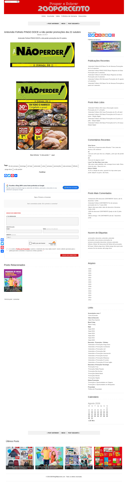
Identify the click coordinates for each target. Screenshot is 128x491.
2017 (89, 288)
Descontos (82, 16)
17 (92, 414)
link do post (8, 299)
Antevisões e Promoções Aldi (96, 351)
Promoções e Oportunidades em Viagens (100, 382)
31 (92, 418)
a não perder (18, 169)
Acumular (50, 16)
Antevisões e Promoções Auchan (98, 355)
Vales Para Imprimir (94, 320)
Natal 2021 (91, 338)
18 (95, 414)
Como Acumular (93, 315)
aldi (104, 248)
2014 (89, 295)
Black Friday (92, 324)
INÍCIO (63, 23)
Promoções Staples (94, 378)
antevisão (37, 166)
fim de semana (13, 166)
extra (43, 166)
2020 (89, 282)
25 (95, 416)
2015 (89, 293)
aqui (53, 155)
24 (92, 416)
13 (101, 412)
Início (44, 16)
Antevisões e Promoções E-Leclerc (98, 360)
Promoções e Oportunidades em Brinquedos (101, 384)
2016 (89, 291)
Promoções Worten (94, 375)
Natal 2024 (91, 329)
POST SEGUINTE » (74, 23)
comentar (16, 299)
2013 (89, 297)
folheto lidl (112, 244)
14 (104, 412)
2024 (89, 273)
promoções (57, 166)
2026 (89, 269)
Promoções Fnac (93, 367)
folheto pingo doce (99, 246)
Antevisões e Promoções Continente (99, 346)
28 (104, 416)
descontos (98, 238)
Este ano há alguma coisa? (96, 160)
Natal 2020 (91, 340)
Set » (93, 420)
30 (89, 418)
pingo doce (8, 169)
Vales (58, 16)
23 (89, 416)
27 (101, 416)
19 (98, 414)
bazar (92, 246)
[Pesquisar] (18, 2)
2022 (89, 277)
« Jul (89, 420)
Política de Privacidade (95, 389)
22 (107, 414)
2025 (89, 271)
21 (104, 414)
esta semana (67, 166)
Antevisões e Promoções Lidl (96, 349)
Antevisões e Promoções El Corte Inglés (100, 362)
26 (98, 416)
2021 (89, 280)
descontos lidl (104, 244)
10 (92, 412)
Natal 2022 (91, 335)
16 (89, 414)
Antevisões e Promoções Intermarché (99, 353)
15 (107, 412)
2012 (89, 300)
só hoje (29, 166)
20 (101, 414)
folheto (75, 166)
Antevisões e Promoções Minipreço (98, 358)
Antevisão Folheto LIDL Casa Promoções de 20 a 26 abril (105, 112)
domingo (23, 166)
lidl (98, 244)
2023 (89, 275)
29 (107, 416)
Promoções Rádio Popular (96, 369)
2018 (89, 286)
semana (49, 166)
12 (98, 412)
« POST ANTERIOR (53, 23)
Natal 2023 (91, 333)
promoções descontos (99, 242)
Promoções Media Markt (95, 373)
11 (95, 412)
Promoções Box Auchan (95, 371)
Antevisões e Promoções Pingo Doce (99, 344)
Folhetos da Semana (69, 16)
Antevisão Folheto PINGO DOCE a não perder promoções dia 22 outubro (42, 32)
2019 (89, 284)
